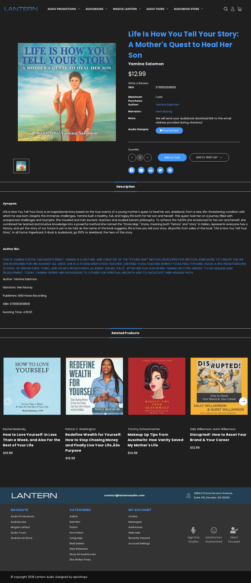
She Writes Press (80, 559)
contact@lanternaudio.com (124, 495)
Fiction (74, 527)
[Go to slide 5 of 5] (8, 401)
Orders (132, 516)
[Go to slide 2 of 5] (243, 401)
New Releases (79, 549)
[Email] (141, 170)
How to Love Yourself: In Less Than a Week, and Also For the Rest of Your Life (31, 440)
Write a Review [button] (138, 83)
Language (76, 538)
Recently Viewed (139, 538)
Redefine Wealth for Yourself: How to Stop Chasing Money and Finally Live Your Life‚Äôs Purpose (93, 442)
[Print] (150, 170)
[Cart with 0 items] (239, 9)
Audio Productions (62, 9)
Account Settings (139, 543)
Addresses (135, 527)
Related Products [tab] (125, 333)
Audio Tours (155, 9)
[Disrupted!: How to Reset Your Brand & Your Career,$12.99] (219, 386)
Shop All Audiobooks (83, 554)
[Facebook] (131, 170)
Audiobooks (94, 9)
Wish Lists (134, 533)
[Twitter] (160, 170)
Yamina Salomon (167, 105)
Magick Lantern (125, 9)
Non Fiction (76, 533)
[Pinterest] (170, 170)
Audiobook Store (186, 9)
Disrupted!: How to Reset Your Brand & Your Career (218, 437)
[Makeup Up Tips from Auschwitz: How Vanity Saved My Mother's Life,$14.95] (156, 386)
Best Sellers (77, 543)
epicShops (80, 577)
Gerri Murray (164, 111)
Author (74, 516)
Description (125, 187)
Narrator (75, 522)
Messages (135, 522)
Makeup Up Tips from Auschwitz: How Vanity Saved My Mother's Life (155, 440)
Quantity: (133, 149)
